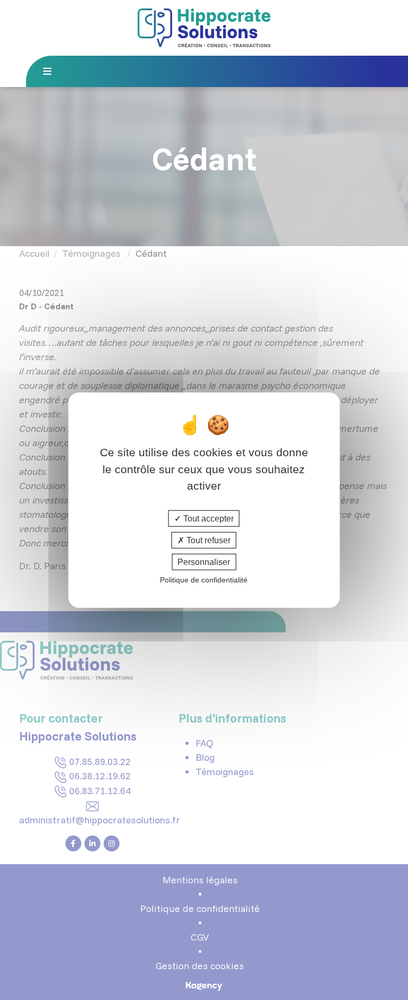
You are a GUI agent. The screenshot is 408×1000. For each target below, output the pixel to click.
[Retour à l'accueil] (204, 27)
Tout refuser (207, 539)
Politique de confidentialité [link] (204, 580)
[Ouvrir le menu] (51, 70)
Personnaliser (203, 562)
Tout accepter (207, 518)
